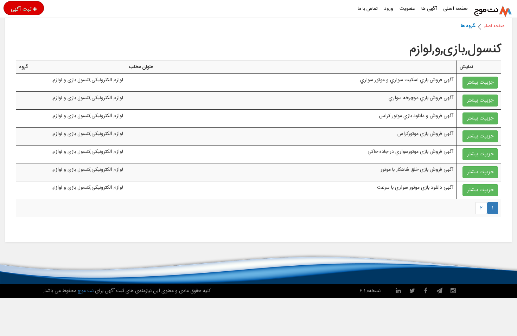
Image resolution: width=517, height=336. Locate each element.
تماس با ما (368, 9)
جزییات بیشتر (480, 82)
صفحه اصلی (455, 9)
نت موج (85, 291)
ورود (388, 9)
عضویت (407, 9)
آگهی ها (429, 9)
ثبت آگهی (21, 9)
